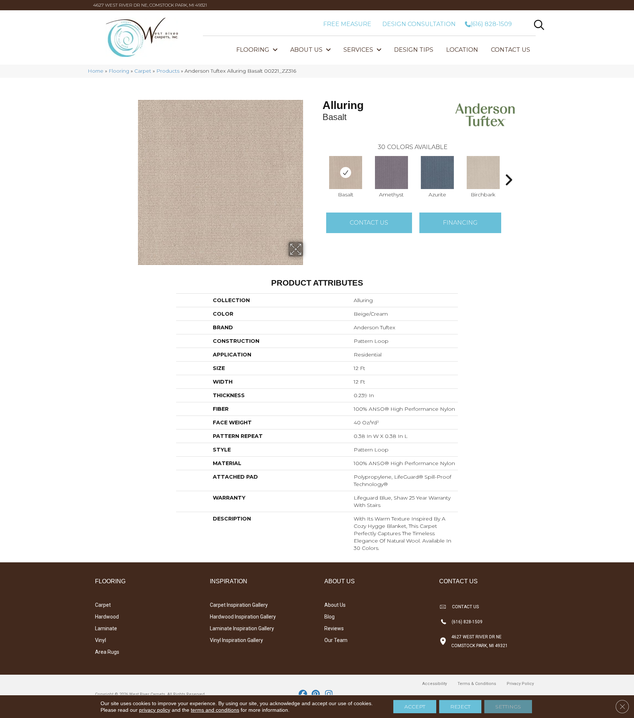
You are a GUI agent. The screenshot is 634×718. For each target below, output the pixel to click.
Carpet (142, 71)
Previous (318, 169)
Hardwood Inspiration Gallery (243, 617)
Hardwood (107, 617)
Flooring (119, 71)
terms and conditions (215, 710)
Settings (508, 706)
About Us (335, 605)
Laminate (106, 628)
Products (167, 71)
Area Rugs (107, 652)
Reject (460, 706)
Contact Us (369, 222)
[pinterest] (316, 694)
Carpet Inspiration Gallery (239, 605)
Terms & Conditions (477, 683)
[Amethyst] (391, 172)
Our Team (335, 640)
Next (508, 169)
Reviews (334, 628)
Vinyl (100, 640)
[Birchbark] (483, 172)
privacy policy (154, 710)
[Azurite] (437, 172)
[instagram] (329, 694)
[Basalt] (345, 172)
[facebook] (303, 694)
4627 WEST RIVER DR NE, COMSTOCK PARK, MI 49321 (150, 5)
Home (95, 71)
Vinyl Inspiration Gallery (236, 640)
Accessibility (434, 683)
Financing (460, 222)
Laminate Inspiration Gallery (242, 628)
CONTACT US (465, 606)
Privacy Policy (520, 683)
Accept (414, 706)
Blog (329, 617)
